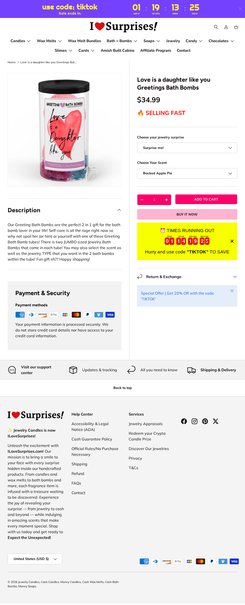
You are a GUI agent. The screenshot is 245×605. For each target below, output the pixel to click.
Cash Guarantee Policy (92, 439)
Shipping (79, 464)
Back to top (122, 388)
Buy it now (187, 214)
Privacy (135, 458)
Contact (183, 50)
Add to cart (206, 199)
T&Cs (133, 467)
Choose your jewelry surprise (160, 137)
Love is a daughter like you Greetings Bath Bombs (49, 62)
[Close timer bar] (240, 9)
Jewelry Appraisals (146, 423)
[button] (236, 27)
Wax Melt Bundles (84, 41)
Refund (78, 473)
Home (12, 62)
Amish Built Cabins (117, 50)
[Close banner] (232, 241)
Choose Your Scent (152, 162)
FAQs (76, 483)
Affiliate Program (155, 50)
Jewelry (173, 41)
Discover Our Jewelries (149, 448)
